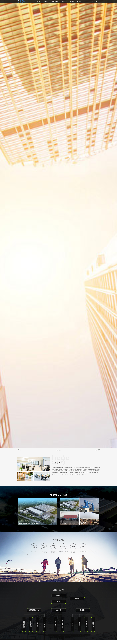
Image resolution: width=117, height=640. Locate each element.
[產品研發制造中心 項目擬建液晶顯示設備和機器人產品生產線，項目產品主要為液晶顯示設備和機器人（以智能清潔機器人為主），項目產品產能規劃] (69, 504)
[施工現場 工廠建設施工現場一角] (89, 518)
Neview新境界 (55, 1)
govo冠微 (64, 1)
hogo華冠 (38, 1)
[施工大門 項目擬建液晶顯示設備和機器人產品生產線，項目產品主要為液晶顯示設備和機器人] (89, 504)
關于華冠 (79, 1)
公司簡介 (19, 450)
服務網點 (72, 1)
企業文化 (58, 450)
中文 (93, 1)
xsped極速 (46, 1)
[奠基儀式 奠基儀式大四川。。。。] (69, 518)
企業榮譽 (97, 450)
